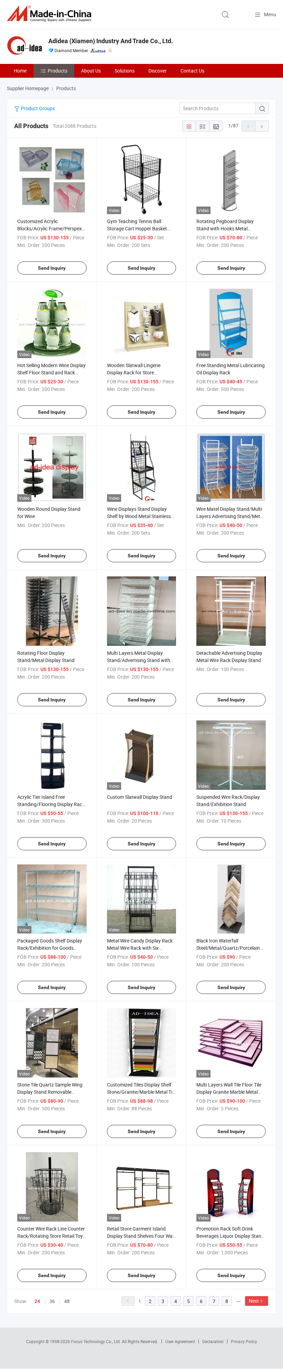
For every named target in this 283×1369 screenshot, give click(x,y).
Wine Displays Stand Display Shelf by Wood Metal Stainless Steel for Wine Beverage (139, 516)
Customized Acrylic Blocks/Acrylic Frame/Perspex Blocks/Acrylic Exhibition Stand (50, 228)
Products (57, 70)
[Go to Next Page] (262, 126)
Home (20, 70)
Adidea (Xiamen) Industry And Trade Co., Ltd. (110, 41)
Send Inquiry (52, 268)
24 (37, 1301)
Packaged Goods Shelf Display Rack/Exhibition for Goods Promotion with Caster (49, 947)
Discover (157, 70)
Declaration (213, 1341)
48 (67, 1301)
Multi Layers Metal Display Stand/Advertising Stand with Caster (138, 660)
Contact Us (192, 70)
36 (52, 1301)
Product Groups (37, 108)
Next (254, 1301)
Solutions (125, 70)
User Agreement (180, 1341)
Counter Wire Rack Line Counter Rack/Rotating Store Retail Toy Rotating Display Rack (51, 1235)
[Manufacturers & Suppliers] (50, 14)
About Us (91, 70)
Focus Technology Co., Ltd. (96, 1341)
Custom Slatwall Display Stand (139, 797)
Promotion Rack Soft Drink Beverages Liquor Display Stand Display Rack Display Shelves (230, 1235)
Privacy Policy (244, 1341)
